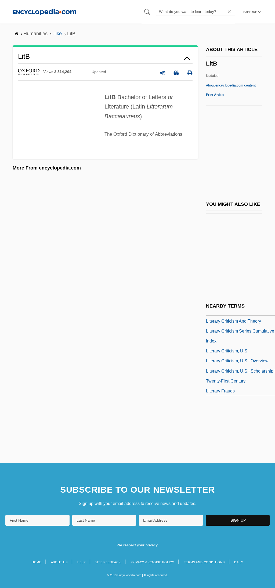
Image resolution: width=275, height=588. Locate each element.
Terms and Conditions (204, 562)
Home (36, 562)
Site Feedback (108, 562)
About (231, 85)
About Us (59, 562)
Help (81, 562)
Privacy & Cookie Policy (152, 562)
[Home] (44, 11)
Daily (238, 562)
